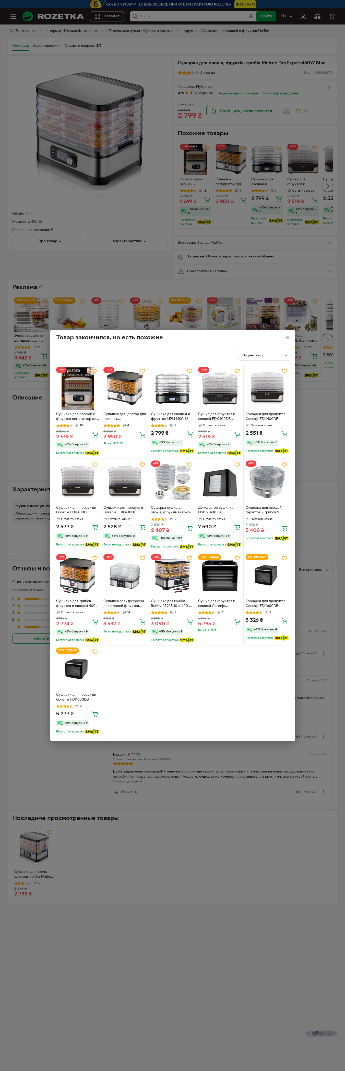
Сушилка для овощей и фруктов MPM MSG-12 (170, 417)
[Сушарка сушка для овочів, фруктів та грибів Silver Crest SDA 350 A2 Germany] (172, 482)
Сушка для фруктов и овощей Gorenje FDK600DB (216, 604)
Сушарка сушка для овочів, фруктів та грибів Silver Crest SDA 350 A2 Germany (171, 510)
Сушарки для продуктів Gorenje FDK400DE (265, 417)
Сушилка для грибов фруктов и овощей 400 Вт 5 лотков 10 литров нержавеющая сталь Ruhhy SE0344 (76, 604)
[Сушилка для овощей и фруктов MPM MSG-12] (172, 388)
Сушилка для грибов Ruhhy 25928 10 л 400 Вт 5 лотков (172, 604)
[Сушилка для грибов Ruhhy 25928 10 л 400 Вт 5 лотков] (172, 575)
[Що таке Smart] (92, 453)
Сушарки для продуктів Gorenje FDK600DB (265, 604)
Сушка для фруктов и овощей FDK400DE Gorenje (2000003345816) (216, 417)
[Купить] (95, 434)
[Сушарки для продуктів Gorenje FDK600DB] (267, 575)
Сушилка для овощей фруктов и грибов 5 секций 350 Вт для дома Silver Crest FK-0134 (266, 510)
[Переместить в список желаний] (95, 371)
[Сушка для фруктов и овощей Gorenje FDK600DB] (219, 575)
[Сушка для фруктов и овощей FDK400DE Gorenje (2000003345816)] (219, 388)
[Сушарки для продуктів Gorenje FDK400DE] (267, 388)
